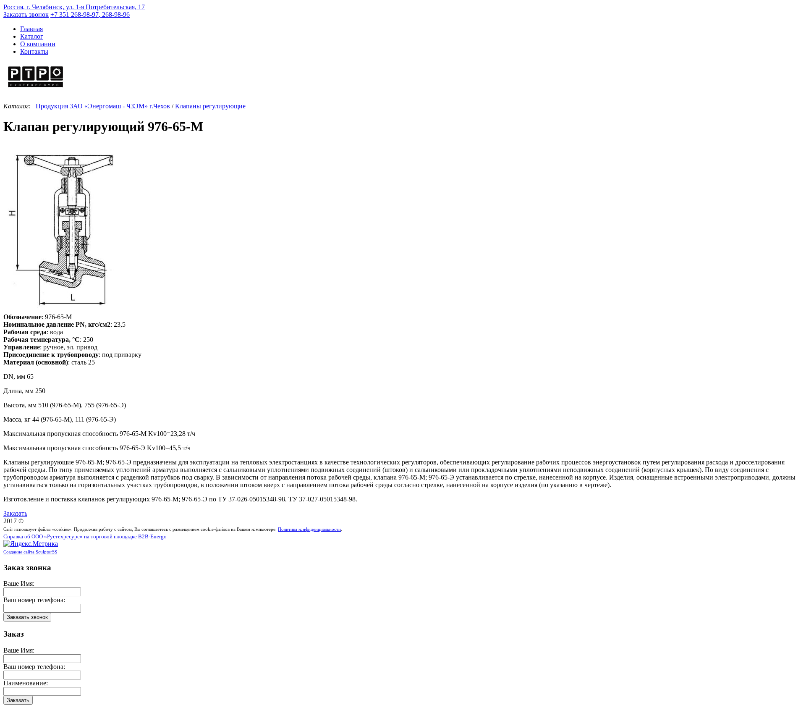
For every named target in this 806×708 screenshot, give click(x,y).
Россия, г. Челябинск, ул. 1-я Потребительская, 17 (74, 6)
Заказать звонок (26, 14)
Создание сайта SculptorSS (30, 551)
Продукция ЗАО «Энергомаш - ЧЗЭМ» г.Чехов (103, 106)
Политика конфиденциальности (309, 529)
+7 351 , (90, 14)
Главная (31, 28)
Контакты (34, 51)
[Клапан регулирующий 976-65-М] (61, 309)
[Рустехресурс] (35, 88)
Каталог (31, 36)
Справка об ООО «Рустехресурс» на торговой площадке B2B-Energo (85, 537)
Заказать (15, 513)
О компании (37, 43)
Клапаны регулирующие (210, 106)
